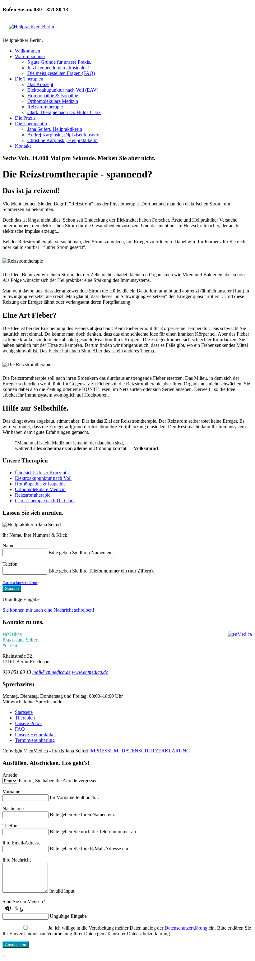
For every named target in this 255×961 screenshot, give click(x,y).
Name (8, 545)
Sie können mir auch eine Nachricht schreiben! (48, 610)
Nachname (13, 808)
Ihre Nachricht (16, 859)
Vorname (11, 791)
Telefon (9, 564)
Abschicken (15, 944)
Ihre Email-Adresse (21, 842)
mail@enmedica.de (51, 672)
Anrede (9, 775)
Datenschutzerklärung (20, 582)
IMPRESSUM (103, 750)
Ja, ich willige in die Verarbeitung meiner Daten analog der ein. (132, 928)
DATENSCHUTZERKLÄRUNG (156, 750)
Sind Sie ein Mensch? (23, 901)
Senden (12, 588)
